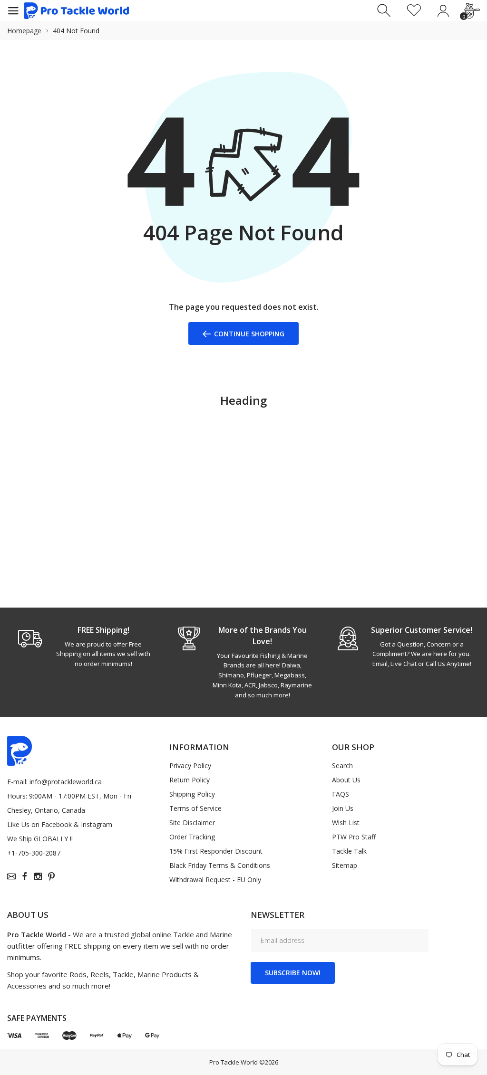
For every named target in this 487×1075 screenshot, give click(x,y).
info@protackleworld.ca (65, 781)
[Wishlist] (414, 11)
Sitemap (344, 865)
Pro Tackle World (233, 1062)
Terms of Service (195, 808)
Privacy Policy (190, 765)
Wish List (346, 822)
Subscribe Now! (293, 972)
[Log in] (443, 11)
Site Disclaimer (192, 822)
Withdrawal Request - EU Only (215, 879)
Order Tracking (192, 836)
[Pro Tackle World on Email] (11, 876)
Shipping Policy (192, 794)
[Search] (384, 11)
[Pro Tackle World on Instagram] (38, 876)
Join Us (342, 808)
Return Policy (189, 779)
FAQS (340, 794)
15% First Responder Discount (216, 851)
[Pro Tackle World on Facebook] (24, 876)
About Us (346, 779)
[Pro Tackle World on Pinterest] (51, 876)
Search (342, 765)
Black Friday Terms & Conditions (219, 865)
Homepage (24, 30)
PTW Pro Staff (354, 836)
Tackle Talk (349, 851)
